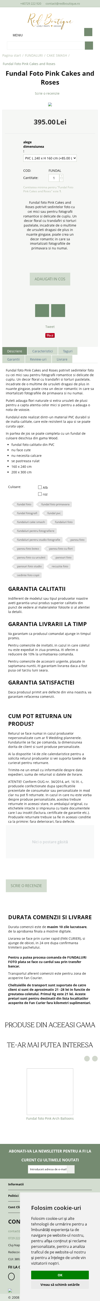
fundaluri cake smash (31, 522)
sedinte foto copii (28, 575)
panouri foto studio (29, 566)
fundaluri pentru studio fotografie (38, 540)
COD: (27, 170)
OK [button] (60, 1275)
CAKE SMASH (57, 55)
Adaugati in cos (50, 279)
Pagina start (11, 55)
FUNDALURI (34, 55)
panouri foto (63, 557)
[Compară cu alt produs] (58, 310)
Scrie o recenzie (47, 93)
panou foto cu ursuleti (31, 557)
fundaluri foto (64, 522)
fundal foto (24, 504)
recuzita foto (60, 566)
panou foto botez (28, 549)
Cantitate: (30, 178)
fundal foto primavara (55, 504)
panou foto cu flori (61, 549)
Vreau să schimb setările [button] (60, 1284)
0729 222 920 (17, 1238)
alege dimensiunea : (33, 146)
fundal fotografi (27, 513)
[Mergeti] (70, 1169)
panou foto (77, 540)
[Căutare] (89, 45)
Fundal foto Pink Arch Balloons (50, 1118)
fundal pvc (54, 513)
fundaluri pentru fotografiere (35, 531)
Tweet (50, 326)
